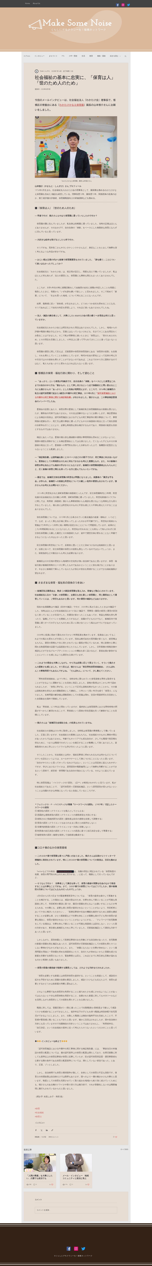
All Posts (27, 56)
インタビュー (39, 56)
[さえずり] (128, 4)
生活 (83, 56)
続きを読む (114, 56)
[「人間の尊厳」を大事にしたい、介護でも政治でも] (40, 1163)
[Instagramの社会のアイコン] (123, 4)
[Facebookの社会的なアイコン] (117, 4)
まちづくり (53, 56)
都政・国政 (101, 56)
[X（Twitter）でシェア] (41, 1130)
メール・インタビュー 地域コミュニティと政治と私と (76, 1177)
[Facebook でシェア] (36, 1130)
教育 (91, 56)
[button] (125, 56)
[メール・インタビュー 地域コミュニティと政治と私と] (76, 1163)
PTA (63, 56)
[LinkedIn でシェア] (47, 1130)
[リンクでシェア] (52, 1130)
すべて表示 (124, 1149)
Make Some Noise (78, 23)
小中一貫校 (73, 56)
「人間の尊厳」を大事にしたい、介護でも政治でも (39, 1177)
